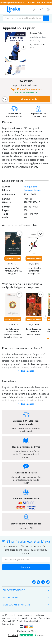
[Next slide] (23, 47)
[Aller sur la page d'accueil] (13, 9)
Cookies (28, 615)
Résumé (7, 122)
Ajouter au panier (29, 99)
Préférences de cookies (12, 615)
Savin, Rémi (9, 337)
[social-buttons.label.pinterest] (48, 582)
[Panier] (48, 9)
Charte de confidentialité (28, 621)
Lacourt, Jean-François (14, 338)
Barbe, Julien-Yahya (12, 334)
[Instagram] (43, 582)
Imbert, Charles (33, 334)
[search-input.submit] (46, 18)
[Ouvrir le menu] (3, 9)
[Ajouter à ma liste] (4, 99)
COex (33, 631)
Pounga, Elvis (36, 33)
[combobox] (23, 18)
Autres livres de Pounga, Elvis (19, 225)
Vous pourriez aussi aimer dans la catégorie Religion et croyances (22, 285)
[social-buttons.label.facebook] (34, 582)
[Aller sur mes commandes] (34, 9)
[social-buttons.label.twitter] (38, 582)
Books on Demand (32, 190)
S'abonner (26, 567)
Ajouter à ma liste (37, 46)
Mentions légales (29, 618)
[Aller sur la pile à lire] (41, 9)
